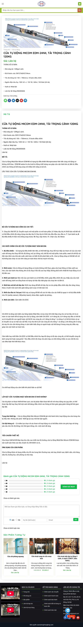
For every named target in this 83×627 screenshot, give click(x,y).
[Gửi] (79, 10)
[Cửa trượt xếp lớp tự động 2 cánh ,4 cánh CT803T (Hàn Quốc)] (67, 546)
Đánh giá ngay (69, 487)
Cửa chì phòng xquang (15, 556)
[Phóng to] (6, 45)
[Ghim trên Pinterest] (21, 100)
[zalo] (67, 610)
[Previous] (3, 558)
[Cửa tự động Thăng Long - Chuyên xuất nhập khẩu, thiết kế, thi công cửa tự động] (41, 4)
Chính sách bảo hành (50, 600)
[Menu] (3, 3)
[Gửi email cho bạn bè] (17, 100)
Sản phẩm (26, 600)
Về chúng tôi (27, 596)
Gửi (76, 519)
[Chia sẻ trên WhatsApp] (5, 100)
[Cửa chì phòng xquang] (16, 546)
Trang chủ (7, 50)
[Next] (79, 558)
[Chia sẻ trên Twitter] (13, 100)
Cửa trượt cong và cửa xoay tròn (41, 557)
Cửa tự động (16, 50)
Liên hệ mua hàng (28, 607)
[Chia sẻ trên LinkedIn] (25, 100)
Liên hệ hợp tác (28, 603)
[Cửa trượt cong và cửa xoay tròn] (41, 546)
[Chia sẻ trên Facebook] (9, 100)
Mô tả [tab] (7, 114)
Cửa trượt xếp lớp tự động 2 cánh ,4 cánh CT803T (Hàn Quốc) (67, 558)
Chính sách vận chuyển (51, 592)
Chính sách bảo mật (50, 610)
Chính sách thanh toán (51, 596)
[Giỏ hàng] (79, 3)
